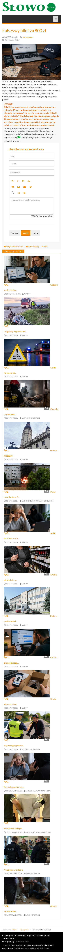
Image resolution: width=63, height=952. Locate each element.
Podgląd (15, 233)
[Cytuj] (13, 187)
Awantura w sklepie (13, 869)
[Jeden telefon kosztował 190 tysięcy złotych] (27, 518)
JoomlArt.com (22, 941)
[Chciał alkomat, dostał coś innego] (27, 683)
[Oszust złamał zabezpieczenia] (27, 642)
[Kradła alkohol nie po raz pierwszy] (27, 559)
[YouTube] (24, 187)
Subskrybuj (33, 246)
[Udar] (29, 181)
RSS (45, 246)
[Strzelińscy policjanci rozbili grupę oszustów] (27, 807)
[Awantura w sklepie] (27, 849)
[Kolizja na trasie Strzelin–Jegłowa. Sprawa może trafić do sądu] (27, 352)
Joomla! (6, 945)
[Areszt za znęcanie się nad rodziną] (27, 890)
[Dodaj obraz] (18, 187)
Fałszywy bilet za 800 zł (24, 30)
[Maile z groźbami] (27, 435)
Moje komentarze (14, 246)
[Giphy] (13, 193)
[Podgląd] (25, 193)
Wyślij (25, 233)
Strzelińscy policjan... (13, 828)
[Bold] (12, 181)
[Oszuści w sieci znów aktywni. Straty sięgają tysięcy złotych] (27, 269)
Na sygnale (24, 930)
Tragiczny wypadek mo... (15, 331)
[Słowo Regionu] (29, 7)
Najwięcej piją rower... (14, 745)
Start (14, 930)
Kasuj (35, 233)
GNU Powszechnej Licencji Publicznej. (32, 948)
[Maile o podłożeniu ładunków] (27, 600)
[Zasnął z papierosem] (27, 393)
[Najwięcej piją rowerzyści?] (27, 725)
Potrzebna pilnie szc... (14, 787)
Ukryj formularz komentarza (26, 149)
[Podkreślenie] (23, 181)
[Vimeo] (30, 187)
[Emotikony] (19, 193)
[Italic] (17, 181)
